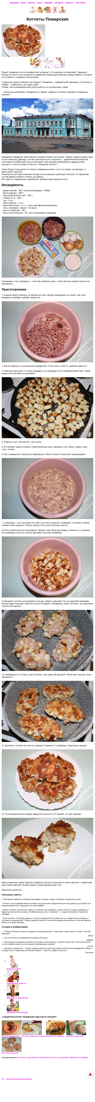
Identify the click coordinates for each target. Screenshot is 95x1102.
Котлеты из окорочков (59, 1057)
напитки (69, 2)
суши (23, 2)
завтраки (14, 2)
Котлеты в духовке (74, 1036)
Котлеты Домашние (10, 1036)
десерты (59, 2)
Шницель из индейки (79, 1057)
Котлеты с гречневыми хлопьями (33, 1057)
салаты (31, 2)
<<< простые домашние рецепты (16, 1079)
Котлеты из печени (10, 1053)
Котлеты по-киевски (55, 1036)
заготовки (80, 2)
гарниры (48, 2)
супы (39, 2)
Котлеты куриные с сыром (34, 1036)
